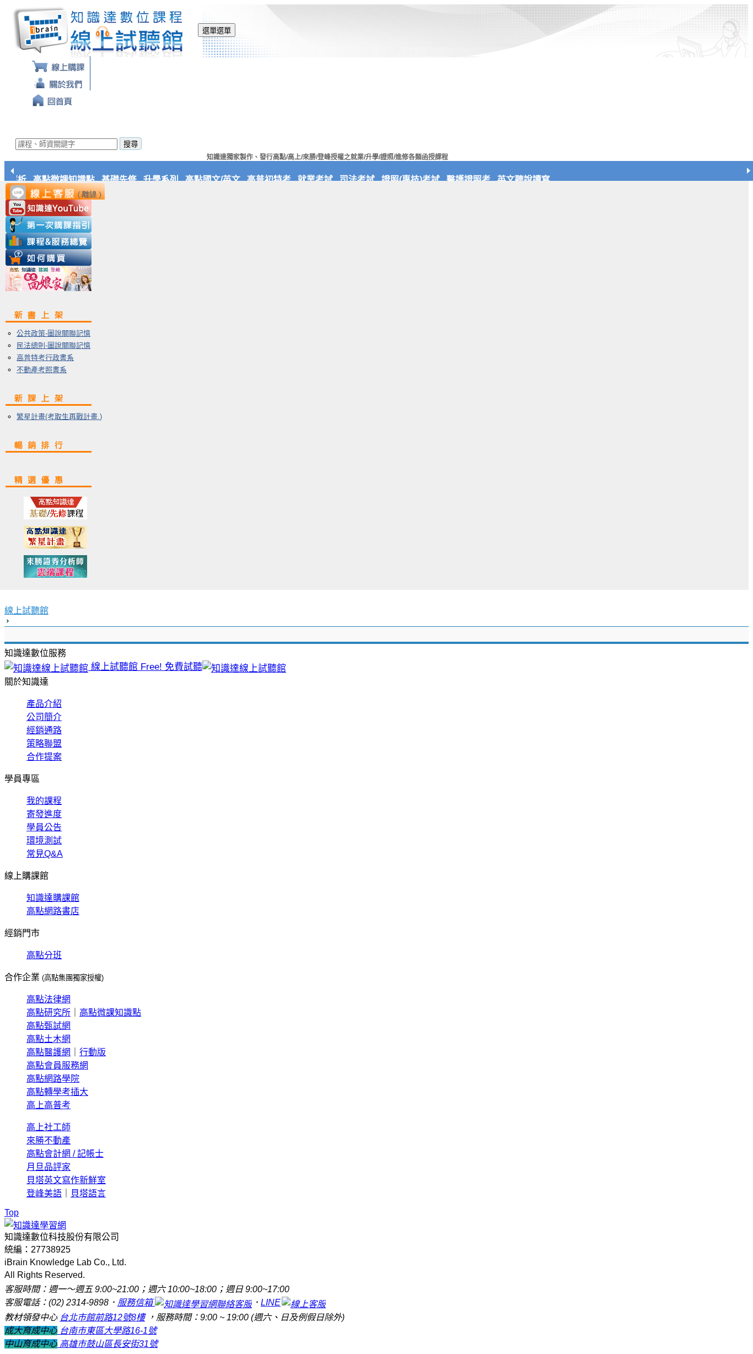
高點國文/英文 (218, 179)
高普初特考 (275, 179)
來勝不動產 (48, 1140)
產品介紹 (44, 703)
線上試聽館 (26, 610)
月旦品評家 (48, 1167)
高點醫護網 (48, 1052)
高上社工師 (48, 1127)
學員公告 (44, 827)
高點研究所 (48, 1012)
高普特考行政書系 (45, 357)
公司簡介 (44, 717)
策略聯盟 (44, 743)
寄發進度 (44, 814)
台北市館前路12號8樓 (102, 1317)
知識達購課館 (52, 897)
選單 (216, 30)
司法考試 (363, 179)
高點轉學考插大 (57, 1092)
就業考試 (321, 179)
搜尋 (130, 144)
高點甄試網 (48, 1025)
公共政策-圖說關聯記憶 (53, 333)
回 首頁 (52, 99)
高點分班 (44, 955)
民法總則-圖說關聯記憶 (53, 345)
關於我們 (58, 81)
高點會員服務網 (57, 1065)
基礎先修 (125, 179)
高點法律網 (48, 999)
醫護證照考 (475, 179)
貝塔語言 (88, 1193)
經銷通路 (44, 730)
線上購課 (58, 64)
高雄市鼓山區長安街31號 (107, 1343)
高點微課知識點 (70, 179)
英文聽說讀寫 (529, 179)
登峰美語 (44, 1193)
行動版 (92, 1052)
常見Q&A (44, 853)
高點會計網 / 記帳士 (65, 1153)
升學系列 (167, 179)
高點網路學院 (52, 1078)
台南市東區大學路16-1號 (107, 1330)
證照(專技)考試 (417, 179)
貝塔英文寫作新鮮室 (66, 1180)
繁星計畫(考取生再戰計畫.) (59, 416)
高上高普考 (48, 1105)
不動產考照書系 (42, 370)
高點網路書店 (52, 911)
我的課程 (44, 800)
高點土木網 (48, 1039)
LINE (271, 1302)
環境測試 (44, 840)
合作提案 (44, 756)
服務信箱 (136, 1302)
